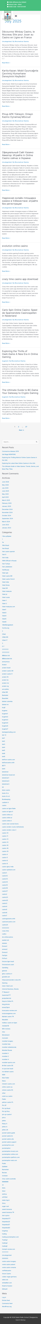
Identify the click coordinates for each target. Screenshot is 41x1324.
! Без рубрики (6, 536)
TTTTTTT (5, 1252)
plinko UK (5, 1130)
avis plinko (5, 689)
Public (4, 1163)
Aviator (4, 664)
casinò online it (7, 820)
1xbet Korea (6, 585)
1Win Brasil (5, 545)
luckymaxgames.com (9, 1013)
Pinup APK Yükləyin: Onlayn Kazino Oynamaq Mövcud (17, 115)
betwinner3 (5, 784)
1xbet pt (4, 594)
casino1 (4, 873)
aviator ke (5, 680)
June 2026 (5, 482)
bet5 (3, 750)
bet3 (3, 744)
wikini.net (5, 1279)
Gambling (5, 967)
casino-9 (5, 863)
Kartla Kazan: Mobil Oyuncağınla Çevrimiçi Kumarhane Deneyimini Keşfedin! (20, 73)
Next (21, 430)
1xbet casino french (8, 579)
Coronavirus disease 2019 (10, 451)
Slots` (4, 1191)
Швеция (4, 1289)
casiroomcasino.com (8, 921)
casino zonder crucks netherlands (13, 827)
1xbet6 (4, 622)
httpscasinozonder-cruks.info (11, 980)
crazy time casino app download (20, 279)
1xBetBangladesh (7, 625)
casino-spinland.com (8, 870)
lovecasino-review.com (9, 1010)
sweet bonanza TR (8, 1212)
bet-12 (4, 735)
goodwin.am (6, 977)
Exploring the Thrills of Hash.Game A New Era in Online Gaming (20, 354)
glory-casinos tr (7, 973)
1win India (5, 557)
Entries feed (6, 1300)
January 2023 (6, 528)
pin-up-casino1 (7, 1114)
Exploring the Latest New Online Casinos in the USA (18, 463)
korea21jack (6, 1007)
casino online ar (7, 817)
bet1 (3, 738)
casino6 (4, 912)
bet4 (3, 747)
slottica (4, 1194)
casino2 (4, 894)
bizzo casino (6, 790)
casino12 (5, 876)
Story (4, 1203)
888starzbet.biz (7, 658)
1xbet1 (4, 609)
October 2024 (6, 515)
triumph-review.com (8, 1249)
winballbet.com (7, 1283)
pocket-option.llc (7, 1136)
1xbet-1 (4, 600)
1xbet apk (5, 573)
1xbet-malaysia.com (8, 606)
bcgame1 (5, 713)
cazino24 (5, 925)
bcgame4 (5, 361)
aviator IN (5, 677)
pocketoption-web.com (9, 1160)
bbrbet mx (5, 704)
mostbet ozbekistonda (9, 1047)
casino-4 (5, 854)
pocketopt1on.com (8, 1145)
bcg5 (3, 707)
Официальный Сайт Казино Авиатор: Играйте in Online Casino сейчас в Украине (17, 155)
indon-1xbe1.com (7, 986)
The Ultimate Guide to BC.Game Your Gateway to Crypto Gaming (20, 391)
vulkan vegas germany (9, 1276)
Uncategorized (6, 41)
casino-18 (5, 848)
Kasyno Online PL (7, 1001)
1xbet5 (4, 619)
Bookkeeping (6, 799)
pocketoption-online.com (10, 1154)
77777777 (5, 649)
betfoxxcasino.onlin (8, 762)
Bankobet (5, 695)
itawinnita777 (6, 995)
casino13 (5, 879)
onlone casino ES (7, 1090)
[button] (16, 15)
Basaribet (5, 698)
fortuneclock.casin (8, 964)
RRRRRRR (5, 1182)
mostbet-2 (5, 1056)
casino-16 (5, 845)
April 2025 (5, 497)
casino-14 (5, 842)
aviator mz (5, 683)
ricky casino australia (9, 1179)
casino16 (5, 888)
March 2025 (6, 500)
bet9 (3, 756)
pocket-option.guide (8, 1133)
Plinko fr (4, 1123)
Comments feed (7, 1303)
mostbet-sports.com (8, 1062)
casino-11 (5, 836)
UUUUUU (5, 1258)
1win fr (4, 554)
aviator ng (5, 686)
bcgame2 (5, 717)
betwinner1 (5, 778)
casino (4, 805)
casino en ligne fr (7, 811)
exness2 (4, 949)
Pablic (4, 1099)
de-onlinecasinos (7, 937)
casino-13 (5, 839)
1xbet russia (6, 597)
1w (3, 542)
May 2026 (5, 485)
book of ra (5, 793)
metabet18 (5, 1026)
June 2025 (5, 491)
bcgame (4, 710)
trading (4, 1234)
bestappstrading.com (9, 732)
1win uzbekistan (7, 567)
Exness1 (4, 946)
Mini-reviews (6, 1029)
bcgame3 (5, 720)
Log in (4, 1297)
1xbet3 (4, 612)
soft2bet (4, 1197)
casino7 (4, 915)
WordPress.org (6, 1306)
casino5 (4, 909)
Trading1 (4, 1240)
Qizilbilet (4, 1166)
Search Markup (20, 1320)
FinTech (4, 958)
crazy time (5, 931)
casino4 (4, 906)
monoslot (5, 1038)
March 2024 (6, 521)
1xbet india (5, 582)
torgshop (5, 1231)
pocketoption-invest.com (10, 1151)
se (3, 1185)
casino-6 (5, 860)
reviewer (5, 1175)
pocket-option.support (9, 1142)
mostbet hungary (7, 1041)
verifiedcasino (6, 1270)
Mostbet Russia (7, 1050)
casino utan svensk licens (10, 824)
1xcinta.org (5, 628)
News (4, 1081)
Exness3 (4, 952)
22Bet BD (5, 637)
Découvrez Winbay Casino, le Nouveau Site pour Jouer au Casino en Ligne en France (18, 34)
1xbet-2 (4, 603)
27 (26, 427)
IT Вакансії (5, 992)
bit (3, 787)
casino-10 (5, 833)
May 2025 (5, 494)
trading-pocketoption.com (10, 1237)
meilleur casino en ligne (9, 1022)
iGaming (4, 983)
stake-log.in (6, 1200)
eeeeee (4, 943)
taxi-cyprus (5, 1215)
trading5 (4, 1246)
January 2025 (6, 506)
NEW (3, 1074)
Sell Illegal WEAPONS (9, 454)
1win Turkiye (6, 564)
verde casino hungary (9, 1261)
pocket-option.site (8, 1139)
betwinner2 (5, 781)
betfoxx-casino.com (8, 759)
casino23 (5, 897)
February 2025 (6, 503)
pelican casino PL (7, 1102)
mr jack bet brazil (7, 1068)
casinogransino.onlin (8, 918)
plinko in (4, 1126)
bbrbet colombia (7, 701)
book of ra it (6, 796)
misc (3, 1032)
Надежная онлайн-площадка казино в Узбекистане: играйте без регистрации (20, 201)
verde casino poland (8, 1264)
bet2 (3, 741)
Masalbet (5, 1019)
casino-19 (5, 851)
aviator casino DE (7, 671)
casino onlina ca (7, 814)
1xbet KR (5, 588)
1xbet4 (4, 616)
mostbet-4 (5, 1059)
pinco (4, 1117)
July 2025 (5, 488)
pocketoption (6, 1148)
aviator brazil (6, 668)
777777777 (5, 652)
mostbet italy (6, 1044)
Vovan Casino (6, 1273)
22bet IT (4, 640)
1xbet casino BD (7, 576)
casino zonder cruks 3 (9, 830)
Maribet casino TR (8, 1016)
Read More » (6, 63)
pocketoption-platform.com (11, 1157)
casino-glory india (7, 866)
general (4, 971)
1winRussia (5, 570)
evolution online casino (15, 245)
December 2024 (7, 509)
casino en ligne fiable (9, 808)
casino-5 (5, 857)
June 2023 (5, 524)
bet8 (3, 753)
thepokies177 (6, 1218)
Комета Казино (7, 1286)
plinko (4, 1120)
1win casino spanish (8, 551)
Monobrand (5, 1035)
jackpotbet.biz (6, 998)
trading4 (4, 1243)
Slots (3, 1188)
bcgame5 (5, 726)
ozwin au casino (7, 1096)
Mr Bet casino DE (7, 1065)
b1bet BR (5, 692)
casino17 (5, 891)
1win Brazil (5, 548)
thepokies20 (6, 1221)
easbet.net (5, 940)
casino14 (5, 882)
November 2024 (7, 512)
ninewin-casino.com (8, 1084)
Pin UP (4, 1105)
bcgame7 (5, 729)
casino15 (5, 885)
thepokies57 (6, 1224)
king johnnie (6, 1004)
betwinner (5, 772)
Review (4, 1172)
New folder (5, 1078)
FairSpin (4, 955)
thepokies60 (6, 1227)
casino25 (5, 900)
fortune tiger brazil (8, 961)
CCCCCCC (5, 928)
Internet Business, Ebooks (10, 989)
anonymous (6, 661)
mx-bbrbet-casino (8, 1071)
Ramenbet (5, 1169)
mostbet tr (5, 1053)
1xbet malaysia (7, 591)
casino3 (4, 903)
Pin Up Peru (6, 1111)
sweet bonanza (7, 1209)
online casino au (7, 1087)
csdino (4, 934)
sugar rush (5, 1206)
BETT (4, 765)
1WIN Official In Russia (9, 560)
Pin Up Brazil (6, 1108)
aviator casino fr (7, 674)
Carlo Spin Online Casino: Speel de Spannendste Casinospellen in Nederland (19, 312)
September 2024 (7, 518)
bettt (3, 769)
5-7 (3, 646)
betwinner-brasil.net (8, 775)
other (3, 1093)
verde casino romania (9, 1267)
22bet (4, 634)
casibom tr (5, 802)
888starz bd (6, 655)
